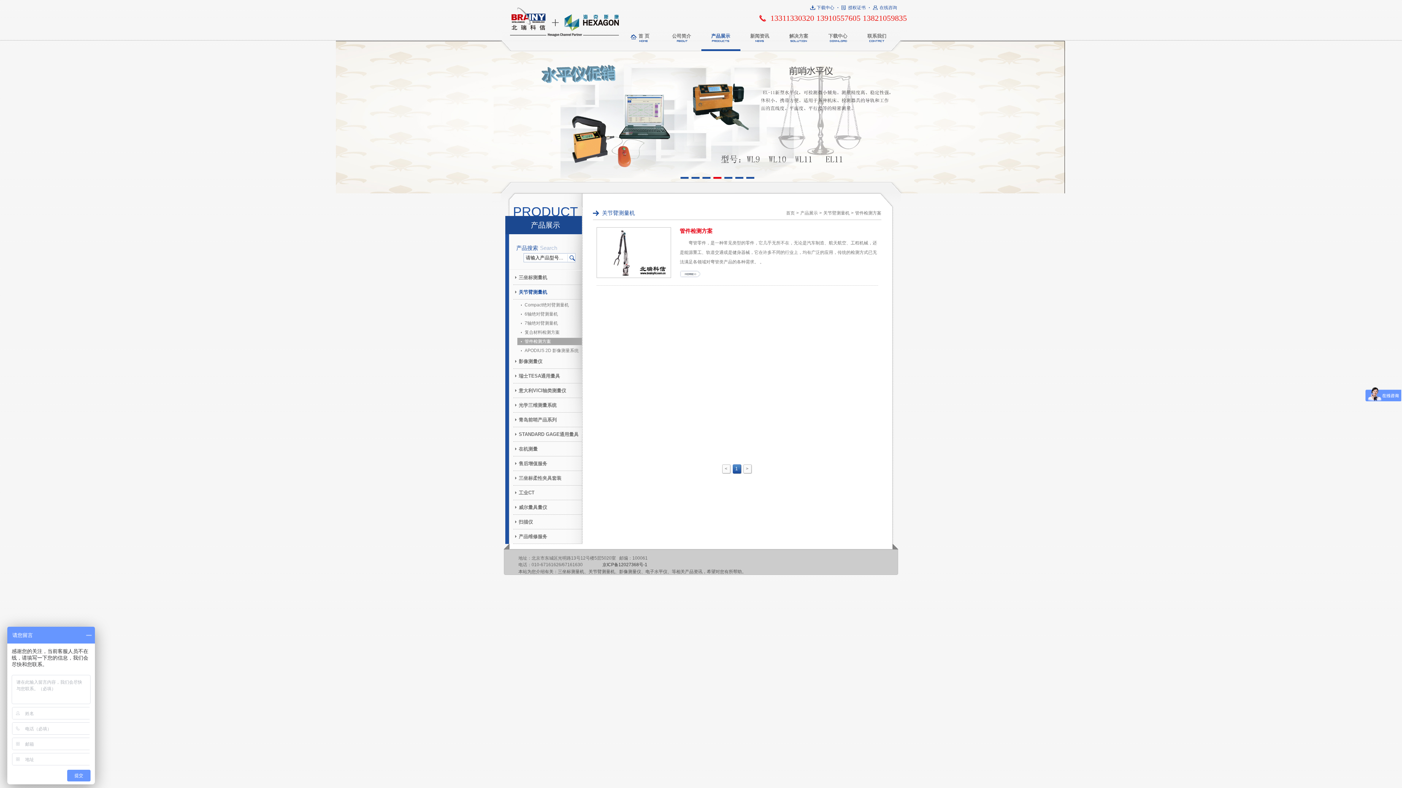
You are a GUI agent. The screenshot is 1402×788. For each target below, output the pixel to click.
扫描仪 (526, 522)
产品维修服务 (533, 536)
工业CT (527, 492)
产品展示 (720, 36)
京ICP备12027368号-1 (624, 564)
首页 (790, 213)
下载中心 (825, 7)
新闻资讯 (759, 36)
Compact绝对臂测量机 (547, 305)
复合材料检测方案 (542, 332)
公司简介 (681, 36)
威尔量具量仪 (533, 507)
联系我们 (876, 36)
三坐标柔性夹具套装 (540, 478)
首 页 (644, 36)
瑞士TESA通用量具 (539, 376)
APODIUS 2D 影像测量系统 (552, 350)
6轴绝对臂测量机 (541, 314)
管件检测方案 (538, 341)
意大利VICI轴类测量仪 (542, 390)
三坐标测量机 (533, 277)
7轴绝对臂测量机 (541, 323)
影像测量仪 (531, 361)
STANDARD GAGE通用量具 (549, 434)
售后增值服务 (533, 463)
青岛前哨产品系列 (538, 419)
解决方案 (798, 36)
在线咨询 (888, 7)
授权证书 (857, 7)
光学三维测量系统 (538, 405)
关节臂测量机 (533, 292)
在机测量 (528, 449)
